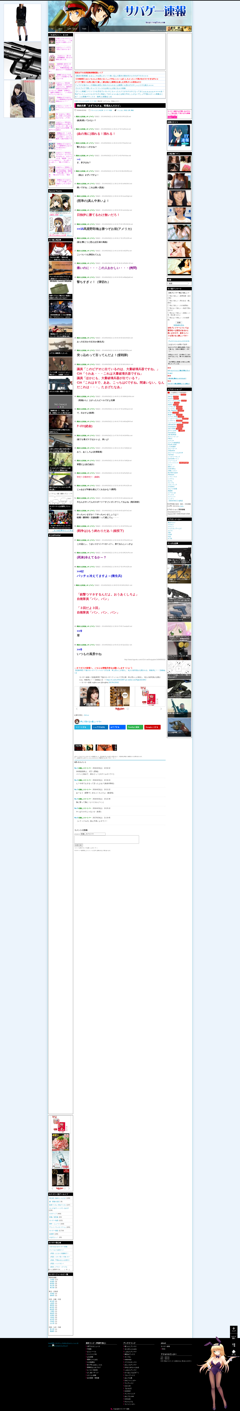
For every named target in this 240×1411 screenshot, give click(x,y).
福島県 (52, 1295)
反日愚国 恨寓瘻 (93, 1378)
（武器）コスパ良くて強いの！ (59, 1257)
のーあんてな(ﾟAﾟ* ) (131, 1373)
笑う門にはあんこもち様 (58, 235)
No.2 (76, 780)
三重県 (52, 1311)
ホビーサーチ (172, 449)
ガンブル (171, 483)
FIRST (170, 439)
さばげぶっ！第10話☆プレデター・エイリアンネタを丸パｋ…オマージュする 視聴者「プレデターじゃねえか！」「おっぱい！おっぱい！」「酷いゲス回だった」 (60, 158)
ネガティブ (53, 1214)
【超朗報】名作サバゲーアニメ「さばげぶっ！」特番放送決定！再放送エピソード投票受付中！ (60, 67)
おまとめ (128, 1386)
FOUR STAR (172, 445)
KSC (169, 536)
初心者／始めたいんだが (57, 1198)
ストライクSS (92, 1354)
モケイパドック (173, 437)
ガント (170, 465)
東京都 (52, 1287)
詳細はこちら (172, 117)
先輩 (129, 110)
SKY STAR (175, 429)
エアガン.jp (172, 493)
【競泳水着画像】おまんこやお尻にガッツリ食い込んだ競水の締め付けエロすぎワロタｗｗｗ (111, 76)
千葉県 (52, 1279)
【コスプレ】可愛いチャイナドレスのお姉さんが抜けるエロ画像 (100, 88)
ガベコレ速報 (91, 1375)
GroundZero (175, 427)
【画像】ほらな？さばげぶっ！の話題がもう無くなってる (64, 76)
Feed (84, 29)
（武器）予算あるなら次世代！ (59, 1260)
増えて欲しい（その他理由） (179, 305)
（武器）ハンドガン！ (56, 1263)
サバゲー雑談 (53, 1230)
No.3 (76, 789)
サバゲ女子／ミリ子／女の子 (59, 1208)
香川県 (52, 1329)
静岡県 (52, 1309)
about (60, 29)
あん (121, 110)
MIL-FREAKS (176, 410)
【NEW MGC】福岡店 (175, 501)
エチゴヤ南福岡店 (174, 443)
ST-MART (171, 487)
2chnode (128, 1399)
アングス (171, 495)
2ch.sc (86, 715)
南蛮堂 (170, 491)
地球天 (173, 404)
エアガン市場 (176, 417)
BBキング (171, 467)
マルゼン (171, 524)
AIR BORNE (172, 435)
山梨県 (52, 1303)
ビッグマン (175, 408)
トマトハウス (172, 477)
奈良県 (52, 1319)
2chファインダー (130, 1380)
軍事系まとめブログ (94, 1367)
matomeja (128, 1359)
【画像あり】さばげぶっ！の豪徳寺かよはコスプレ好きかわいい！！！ (64, 146)
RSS (163, 1349)
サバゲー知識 (53, 1220)
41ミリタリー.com (177, 400)
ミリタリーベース (177, 394)
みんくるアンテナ (131, 1365)
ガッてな (128, 1357)
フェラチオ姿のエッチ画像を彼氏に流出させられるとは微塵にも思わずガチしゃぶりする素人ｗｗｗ (114, 85)
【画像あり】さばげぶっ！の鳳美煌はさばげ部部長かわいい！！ (64, 99)
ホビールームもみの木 (175, 453)
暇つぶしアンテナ (131, 1346)
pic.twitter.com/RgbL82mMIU (135, 680)
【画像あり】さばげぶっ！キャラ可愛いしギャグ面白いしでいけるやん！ (64, 182)
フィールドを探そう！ (56, 1250)
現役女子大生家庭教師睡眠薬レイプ (89, 73)
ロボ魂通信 (91, 1362)
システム (171, 479)
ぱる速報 (90, 1357)
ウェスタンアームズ (175, 528)
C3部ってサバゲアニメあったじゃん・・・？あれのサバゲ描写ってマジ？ (64, 41)
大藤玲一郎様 (54, 215)
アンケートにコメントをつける (178, 341)
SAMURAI (171, 451)
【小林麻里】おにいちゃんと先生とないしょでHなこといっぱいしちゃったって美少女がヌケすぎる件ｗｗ (116, 79)
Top (52, 29)
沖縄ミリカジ (172, 471)
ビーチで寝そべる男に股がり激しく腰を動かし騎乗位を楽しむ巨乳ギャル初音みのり (108, 82)
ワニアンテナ (129, 1383)
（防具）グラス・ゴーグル (58, 1267)
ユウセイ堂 (175, 406)
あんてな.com (129, 1396)
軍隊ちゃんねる (92, 1359)
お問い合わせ (72, 29)
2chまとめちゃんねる (132, 1367)
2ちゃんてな (129, 1401)
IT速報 (89, 1349)
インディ (171, 499)
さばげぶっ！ (53, 1237)
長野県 (52, 1305)
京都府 (52, 1315)
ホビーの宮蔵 (172, 489)
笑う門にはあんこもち (94, 1365)
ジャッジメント (178, 463)
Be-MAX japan (173, 473)
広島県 (52, 1321)
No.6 (76, 818)
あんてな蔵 (128, 1378)
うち (118, 110)
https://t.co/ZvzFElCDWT (115, 680)
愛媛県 (52, 1331)
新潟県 (52, 1301)
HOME (76, 101)
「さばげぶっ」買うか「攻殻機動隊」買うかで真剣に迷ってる (64, 57)
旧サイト (69, 235)
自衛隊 (51, 1234)
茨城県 (52, 1281)
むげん (170, 481)
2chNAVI (127, 1391)
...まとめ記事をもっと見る (62, 530)
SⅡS (169, 532)
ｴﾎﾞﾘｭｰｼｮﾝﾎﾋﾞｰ (176, 431)
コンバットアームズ (178, 423)
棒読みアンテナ (130, 1354)
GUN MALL (172, 469)
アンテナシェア (130, 1394)
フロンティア (172, 485)
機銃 (132, 110)
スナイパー (172, 497)
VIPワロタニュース (93, 1346)
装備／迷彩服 (53, 1217)
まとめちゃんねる (131, 1349)
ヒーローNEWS (92, 1370)
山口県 (52, 1323)
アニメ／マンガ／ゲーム (57, 1227)
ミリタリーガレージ (178, 419)
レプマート (175, 421)
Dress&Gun (172, 433)
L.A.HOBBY (172, 447)
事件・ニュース (54, 1224)
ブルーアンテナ (130, 1375)
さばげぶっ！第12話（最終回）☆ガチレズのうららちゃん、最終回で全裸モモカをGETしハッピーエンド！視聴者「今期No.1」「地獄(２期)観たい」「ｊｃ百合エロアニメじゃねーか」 (60, 88)
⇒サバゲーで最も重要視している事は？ (179, 383)
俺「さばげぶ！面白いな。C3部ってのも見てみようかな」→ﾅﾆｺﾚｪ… (64, 116)
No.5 (76, 808)
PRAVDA (171, 475)
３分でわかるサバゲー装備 (58, 1247)
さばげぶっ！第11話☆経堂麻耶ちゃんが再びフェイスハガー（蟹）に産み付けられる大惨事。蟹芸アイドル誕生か (60, 126)
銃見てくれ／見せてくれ (57, 1205)
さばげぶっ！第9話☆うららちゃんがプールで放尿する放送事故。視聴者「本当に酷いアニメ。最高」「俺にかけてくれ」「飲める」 (60, 172)
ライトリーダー (130, 1404)
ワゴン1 (173, 402)
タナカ (170, 530)
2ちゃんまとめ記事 (84, 101)
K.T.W (170, 538)
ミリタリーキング (174, 457)
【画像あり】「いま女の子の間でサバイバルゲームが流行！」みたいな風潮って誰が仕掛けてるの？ (60, 136)
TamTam (171, 455)
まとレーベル (91, 1352)
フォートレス (172, 461)
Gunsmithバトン (173, 459)
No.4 (76, 799)
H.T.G (173, 412)
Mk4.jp (173, 396)
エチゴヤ (171, 441)
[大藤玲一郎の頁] (178, 28)
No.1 (76, 768)
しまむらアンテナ (131, 1352)
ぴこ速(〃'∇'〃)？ (93, 1373)
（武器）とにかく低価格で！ (59, 1253)
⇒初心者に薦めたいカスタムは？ (177, 378)
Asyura (173, 398)
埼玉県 (52, 1285)
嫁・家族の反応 (54, 1201)
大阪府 (52, 1317)
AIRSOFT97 (175, 425)
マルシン (171, 526)
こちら (181, 506)
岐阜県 (52, 1307)
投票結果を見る (179, 325)
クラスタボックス (131, 1362)
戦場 (125, 110)
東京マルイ (172, 522)
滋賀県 (52, 1313)
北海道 (52, 1293)
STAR (170, 534)
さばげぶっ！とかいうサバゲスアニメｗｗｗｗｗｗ (64, 107)
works (61, 214)
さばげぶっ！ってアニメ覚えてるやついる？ (63, 48)
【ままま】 (128, 1388)
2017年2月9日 (114, 682)
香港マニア (175, 415)
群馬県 (52, 1283)
